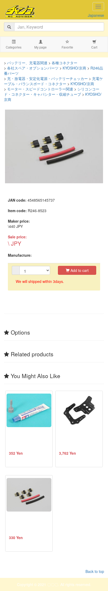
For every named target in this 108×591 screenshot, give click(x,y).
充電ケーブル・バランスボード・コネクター (53, 81)
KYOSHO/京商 (74, 68)
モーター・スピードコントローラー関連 (40, 89)
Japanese (96, 15)
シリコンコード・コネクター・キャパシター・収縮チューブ (51, 91)
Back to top (94, 571)
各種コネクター (64, 62)
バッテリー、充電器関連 (27, 62)
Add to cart (79, 270)
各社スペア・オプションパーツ (32, 68)
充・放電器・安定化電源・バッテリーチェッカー (47, 78)
